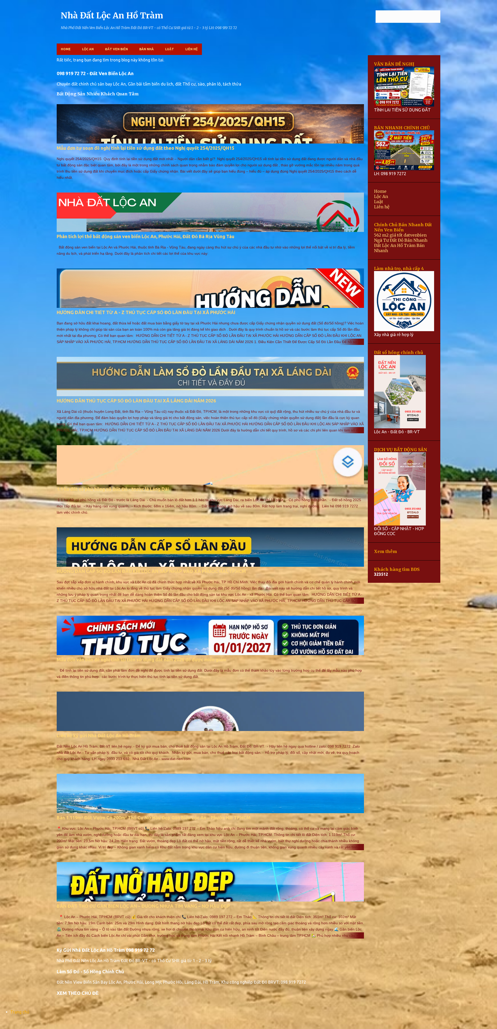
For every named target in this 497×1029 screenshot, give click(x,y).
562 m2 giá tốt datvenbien (400, 235)
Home (66, 49)
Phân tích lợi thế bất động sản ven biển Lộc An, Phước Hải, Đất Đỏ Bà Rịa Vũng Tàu (145, 236)
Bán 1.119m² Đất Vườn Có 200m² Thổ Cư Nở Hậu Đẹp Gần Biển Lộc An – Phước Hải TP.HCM (154, 817)
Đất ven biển (116, 49)
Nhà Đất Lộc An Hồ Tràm (112, 15)
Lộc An (88, 49)
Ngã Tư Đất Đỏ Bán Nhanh (400, 240)
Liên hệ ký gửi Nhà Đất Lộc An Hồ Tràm (99, 735)
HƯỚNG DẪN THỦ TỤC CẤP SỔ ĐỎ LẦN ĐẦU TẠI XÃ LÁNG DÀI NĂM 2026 (136, 400)
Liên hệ (191, 49)
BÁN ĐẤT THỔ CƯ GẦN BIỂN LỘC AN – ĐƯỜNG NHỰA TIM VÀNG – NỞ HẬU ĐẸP (143, 906)
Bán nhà (146, 49)
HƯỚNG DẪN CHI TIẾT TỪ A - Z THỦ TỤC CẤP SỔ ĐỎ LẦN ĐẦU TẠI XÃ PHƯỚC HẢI (146, 312)
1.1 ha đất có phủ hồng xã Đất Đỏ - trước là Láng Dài (113, 489)
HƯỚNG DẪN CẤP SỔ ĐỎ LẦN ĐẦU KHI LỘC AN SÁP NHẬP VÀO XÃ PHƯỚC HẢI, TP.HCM (151, 571)
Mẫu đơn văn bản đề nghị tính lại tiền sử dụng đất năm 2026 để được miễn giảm (141, 659)
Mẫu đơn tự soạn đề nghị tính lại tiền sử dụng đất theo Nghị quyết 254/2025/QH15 (145, 148)
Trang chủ (19, 1012)
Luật (169, 49)
